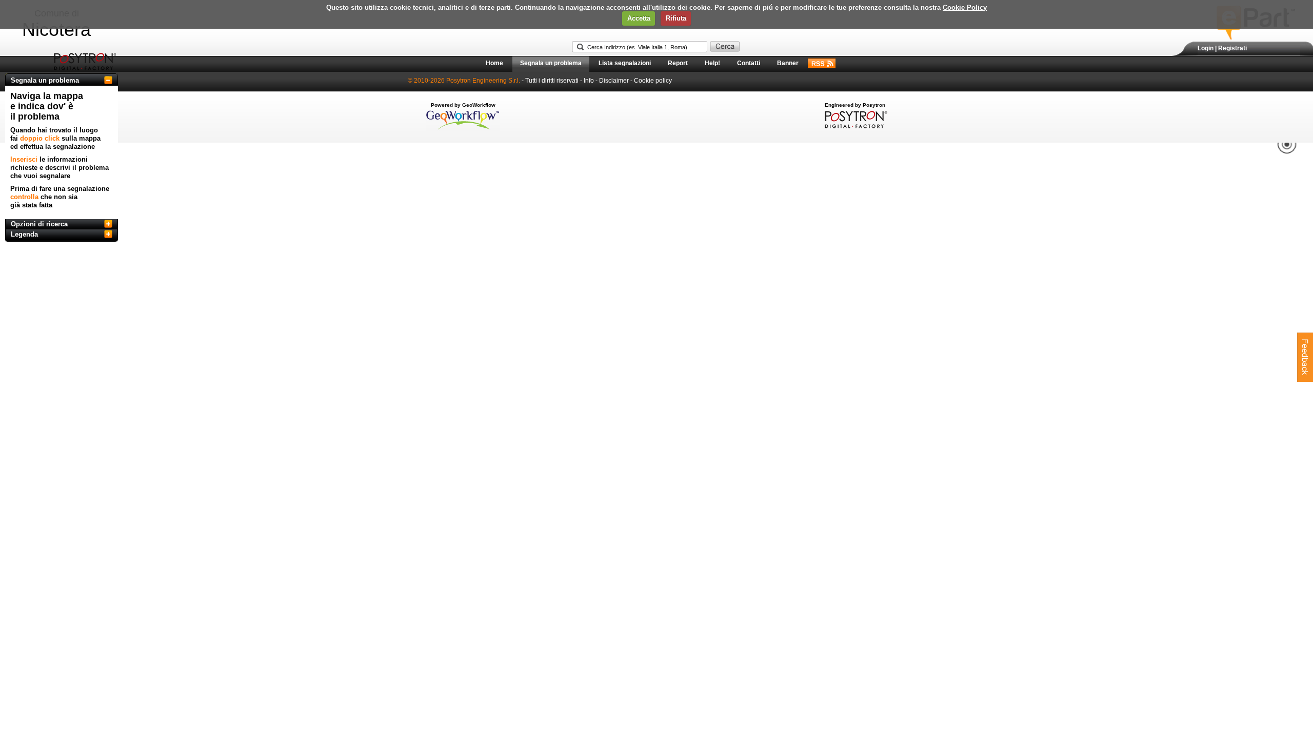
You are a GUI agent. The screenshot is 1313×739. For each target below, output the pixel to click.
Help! (712, 63)
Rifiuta (676, 18)
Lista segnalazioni (625, 63)
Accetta (638, 18)
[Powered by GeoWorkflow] (463, 128)
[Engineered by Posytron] (854, 126)
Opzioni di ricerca (39, 224)
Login (1205, 48)
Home (494, 63)
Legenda (24, 234)
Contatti (748, 63)
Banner (788, 63)
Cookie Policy (965, 7)
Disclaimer (614, 80)
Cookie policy (653, 80)
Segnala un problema (551, 63)
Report (678, 63)
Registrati (1232, 48)
